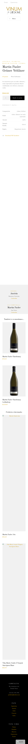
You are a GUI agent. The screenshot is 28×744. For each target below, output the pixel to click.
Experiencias (14, 2)
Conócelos (14, 312)
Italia (14, 715)
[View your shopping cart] (26, 2)
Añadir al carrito (17, 98)
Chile (14, 711)
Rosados (14, 729)
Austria (6, 61)
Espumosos (14, 734)
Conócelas (14, 298)
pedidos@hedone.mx (14, 695)
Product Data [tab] (9, 105)
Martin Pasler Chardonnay (11, 356)
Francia (14, 713)
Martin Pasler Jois (8, 534)
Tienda (6, 2)
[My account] (23, 2)
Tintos (14, 727)
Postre (14, 736)
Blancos (16, 61)
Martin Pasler (9, 63)
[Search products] (20, 2)
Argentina (14, 706)
